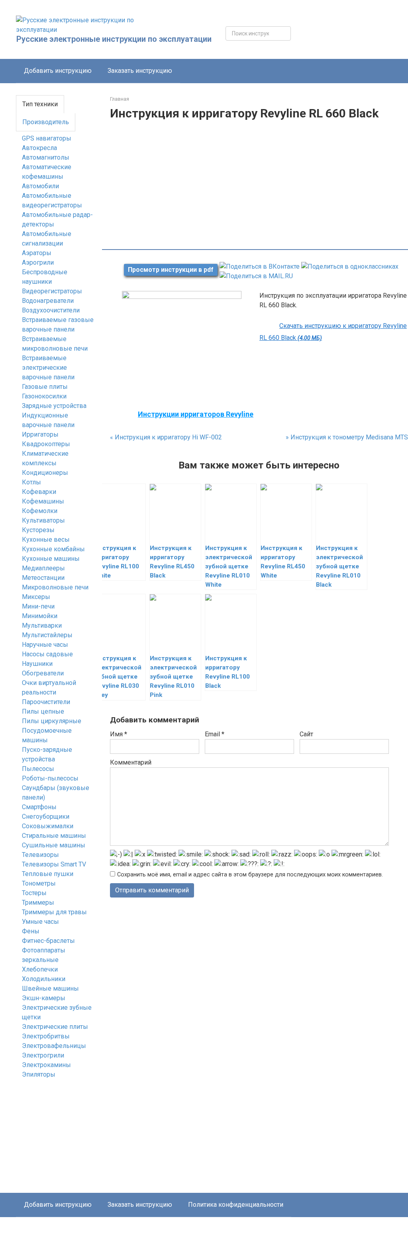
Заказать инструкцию (140, 70)
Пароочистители (46, 702)
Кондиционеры (45, 472)
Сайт (306, 734)
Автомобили (40, 186)
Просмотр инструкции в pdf (171, 269)
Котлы (31, 482)
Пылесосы (38, 769)
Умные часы (40, 921)
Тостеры (34, 893)
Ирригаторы (40, 434)
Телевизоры (40, 855)
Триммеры (38, 902)
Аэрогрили (38, 262)
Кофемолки (39, 511)
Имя (118, 734)
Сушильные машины (53, 845)
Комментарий (130, 762)
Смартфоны (39, 807)
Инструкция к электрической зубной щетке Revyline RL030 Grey (117, 677)
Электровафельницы (54, 1046)
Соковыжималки (47, 826)
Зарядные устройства (54, 406)
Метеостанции (43, 577)
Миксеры (36, 597)
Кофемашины (43, 501)
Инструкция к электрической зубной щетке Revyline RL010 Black (339, 566)
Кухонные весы (46, 539)
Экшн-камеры (43, 998)
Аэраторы (36, 253)
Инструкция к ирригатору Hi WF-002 (166, 437)
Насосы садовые (47, 654)
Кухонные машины (51, 558)
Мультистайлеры (47, 635)
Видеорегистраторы (52, 291)
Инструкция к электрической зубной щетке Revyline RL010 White (228, 566)
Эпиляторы (38, 1074)
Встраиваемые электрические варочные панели (48, 367)
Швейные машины (50, 988)
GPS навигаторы (46, 138)
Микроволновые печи (55, 587)
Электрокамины (46, 1065)
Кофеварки (39, 492)
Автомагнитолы (45, 157)
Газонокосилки (44, 396)
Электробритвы (46, 1036)
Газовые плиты (45, 386)
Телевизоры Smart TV (54, 864)
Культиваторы (43, 520)
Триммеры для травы (54, 912)
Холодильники (43, 979)
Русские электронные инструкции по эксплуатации (114, 39)
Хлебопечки (40, 969)
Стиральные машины (54, 835)
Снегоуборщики (45, 816)
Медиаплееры (43, 568)
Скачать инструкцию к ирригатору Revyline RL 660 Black (333, 331)
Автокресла (39, 148)
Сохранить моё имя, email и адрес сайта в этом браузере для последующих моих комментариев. (250, 874)
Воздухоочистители (51, 310)
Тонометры (39, 883)
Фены (30, 931)
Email (214, 734)
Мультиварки (42, 625)
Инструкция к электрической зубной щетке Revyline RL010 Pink (173, 677)
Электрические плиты (55, 1026)
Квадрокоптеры (46, 444)
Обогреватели (43, 673)
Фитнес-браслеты (48, 940)
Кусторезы (38, 530)
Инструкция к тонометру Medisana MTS (347, 437)
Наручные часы (45, 644)
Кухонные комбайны (53, 549)
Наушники (37, 663)
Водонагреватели (48, 300)
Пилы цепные (43, 711)
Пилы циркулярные (51, 721)
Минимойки (39, 616)
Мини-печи (38, 606)
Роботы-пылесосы (50, 778)
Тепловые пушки (47, 874)
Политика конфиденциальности (235, 1204)
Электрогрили (43, 1055)
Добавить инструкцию (58, 70)
